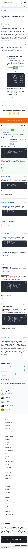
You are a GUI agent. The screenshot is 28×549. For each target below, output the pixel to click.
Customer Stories (9, 472)
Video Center (8, 467)
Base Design (3, 381)
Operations (8, 447)
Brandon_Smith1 (6, 337)
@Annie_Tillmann (12, 58)
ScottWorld (7, 401)
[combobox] (14, 6)
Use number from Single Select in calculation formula (12, 366)
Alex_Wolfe (7, 409)
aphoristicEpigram (9, 405)
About (6, 500)
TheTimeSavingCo (9, 393)
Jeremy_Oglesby (6, 130)
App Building (8, 431)
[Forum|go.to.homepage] (8, 3)
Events (7, 464)
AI (5, 434)
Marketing (7, 445)
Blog (6, 506)
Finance (7, 456)
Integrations (8, 425)
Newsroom (8, 511)
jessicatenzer (8, 397)
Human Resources (9, 450)
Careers (7, 503)
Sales (6, 453)
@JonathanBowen (5, 255)
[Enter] (2, 6)
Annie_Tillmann (6, 24)
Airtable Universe (9, 495)
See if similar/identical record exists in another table (12, 370)
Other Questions (4, 375)
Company (7, 497)
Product (7, 442)
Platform (7, 420)
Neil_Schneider (6, 233)
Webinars (7, 475)
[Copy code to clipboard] (23, 75)
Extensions (8, 428)
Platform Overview (9, 422)
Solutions (7, 439)
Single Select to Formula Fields (7, 374)
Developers (8, 486)
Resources (8, 478)
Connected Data (9, 436)
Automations (4, 371)
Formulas (4, 10)
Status (7, 509)
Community (8, 489)
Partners (7, 481)
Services (7, 484)
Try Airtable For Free (10, 514)
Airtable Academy (9, 461)
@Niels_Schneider (5, 275)
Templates (7, 492)
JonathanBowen (6, 176)
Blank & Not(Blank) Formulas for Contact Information (12, 383)
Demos (7, 470)
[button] (1, 2)
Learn (6, 459)
